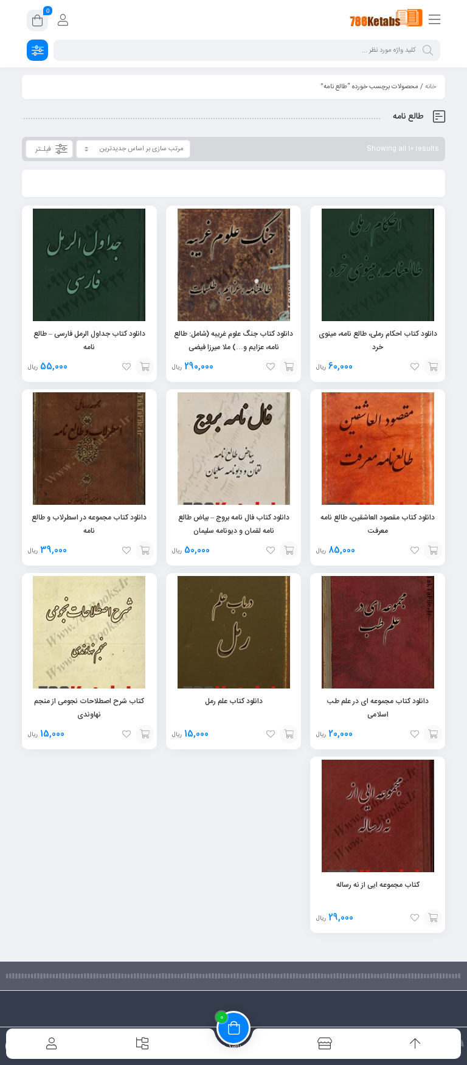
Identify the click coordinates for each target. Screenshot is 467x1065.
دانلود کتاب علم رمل (234, 701)
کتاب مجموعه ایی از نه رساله (378, 885)
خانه (430, 87)
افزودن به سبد (433, 367)
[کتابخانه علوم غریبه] (386, 20)
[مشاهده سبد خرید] (37, 22)
